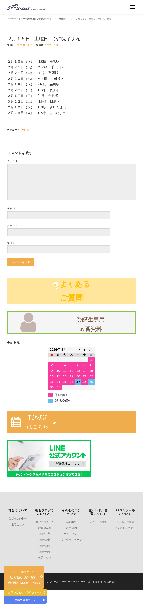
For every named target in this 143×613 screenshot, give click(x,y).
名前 (11, 208)
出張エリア (17, 524)
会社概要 (71, 522)
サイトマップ (71, 533)
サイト (11, 242)
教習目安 (44, 539)
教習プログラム (45, 522)
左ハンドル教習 (98, 522)
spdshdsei (52, 45)
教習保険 (44, 545)
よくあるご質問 (125, 522)
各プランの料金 (18, 518)
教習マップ (44, 557)
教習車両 (44, 551)
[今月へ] (84, 349)
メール (12, 225)
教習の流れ (44, 528)
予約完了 (27, 129)
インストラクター (125, 528)
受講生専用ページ (71, 539)
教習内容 (44, 533)
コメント (12, 161)
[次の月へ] (91, 349)
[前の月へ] (78, 349)
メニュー (132, 7)
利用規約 (71, 528)
